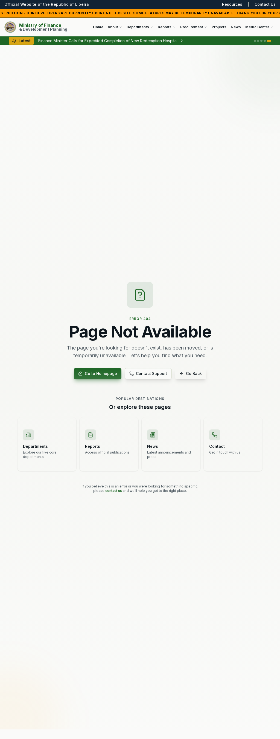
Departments (138, 27)
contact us (113, 491)
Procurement (191, 27)
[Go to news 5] (269, 41)
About (113, 27)
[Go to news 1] (255, 41)
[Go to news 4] (265, 41)
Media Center (257, 27)
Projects (219, 27)
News (236, 27)
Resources (232, 4)
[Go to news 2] (258, 41)
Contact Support (151, 373)
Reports (164, 27)
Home (98, 27)
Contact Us (265, 4)
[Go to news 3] (261, 41)
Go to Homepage (101, 373)
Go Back (194, 373)
